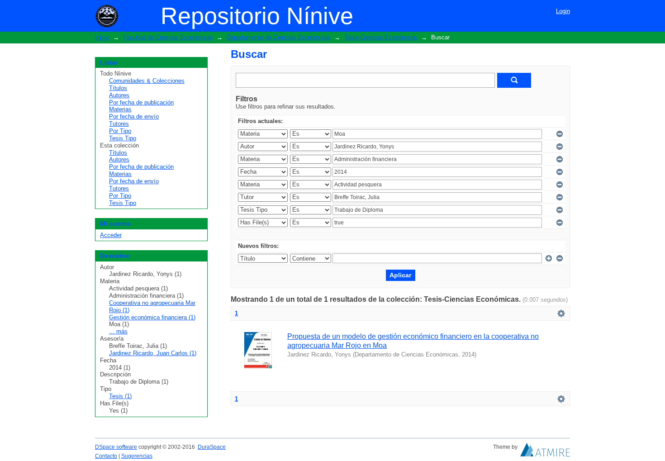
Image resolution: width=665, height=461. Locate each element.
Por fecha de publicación (141, 102)
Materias (120, 109)
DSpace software (116, 447)
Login (563, 11)
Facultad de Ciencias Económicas (168, 37)
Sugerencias (136, 456)
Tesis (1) (120, 396)
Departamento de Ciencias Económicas (278, 37)
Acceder (111, 235)
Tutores (119, 123)
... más (118, 331)
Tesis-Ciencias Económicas (380, 37)
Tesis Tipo (122, 138)
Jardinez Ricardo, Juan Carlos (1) (152, 353)
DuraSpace (212, 447)
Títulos (118, 88)
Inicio (102, 37)
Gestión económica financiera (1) (152, 317)
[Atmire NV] (545, 452)
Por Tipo (120, 131)
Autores (119, 95)
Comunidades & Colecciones (147, 80)
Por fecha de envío (134, 116)
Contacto (106, 456)
